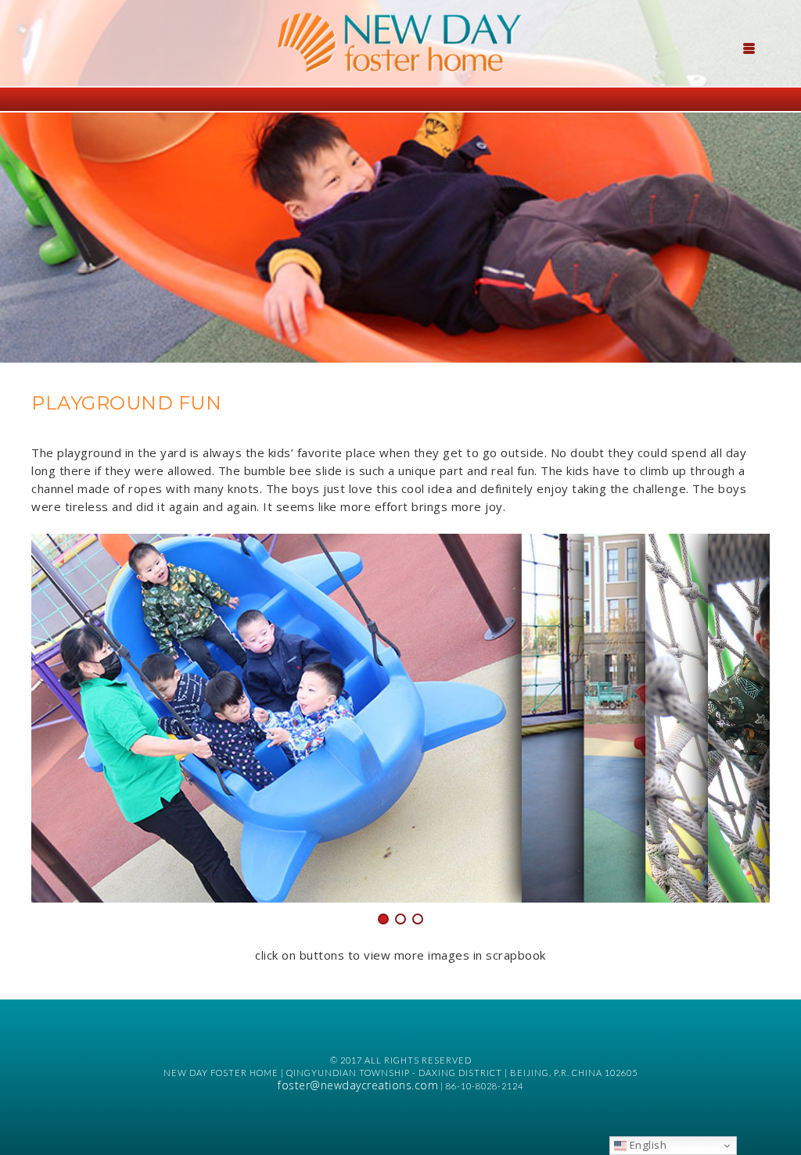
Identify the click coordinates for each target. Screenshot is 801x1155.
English (646, 1145)
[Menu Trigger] (749, 47)
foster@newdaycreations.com (358, 1085)
